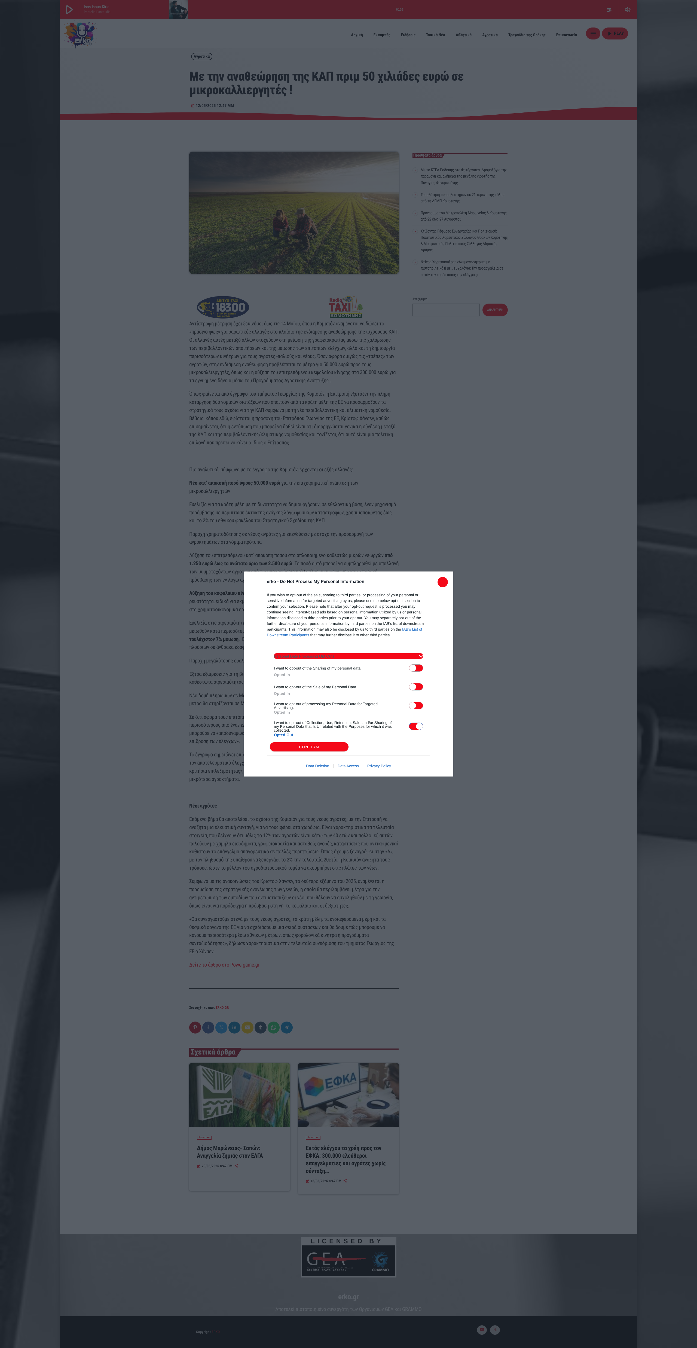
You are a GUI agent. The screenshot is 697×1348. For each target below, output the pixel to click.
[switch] (416, 668)
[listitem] (348, 656)
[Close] (443, 582)
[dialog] (348, 674)
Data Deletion (317, 766)
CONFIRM (309, 747)
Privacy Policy (379, 766)
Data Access (348, 766)
